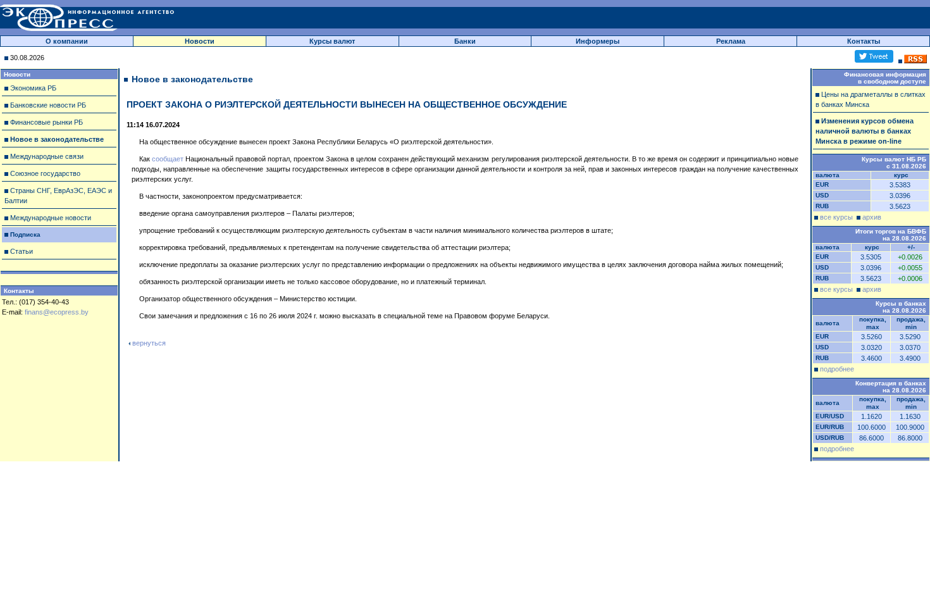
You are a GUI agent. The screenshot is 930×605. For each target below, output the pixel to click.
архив (871, 217)
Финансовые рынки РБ (46, 122)
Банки (465, 41)
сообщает (167, 159)
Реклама (730, 41)
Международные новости (50, 217)
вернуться (149, 343)
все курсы (836, 217)
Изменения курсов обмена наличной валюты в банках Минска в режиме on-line (864, 131)
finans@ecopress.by (57, 312)
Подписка (25, 234)
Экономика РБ (33, 88)
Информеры (597, 41)
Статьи (21, 251)
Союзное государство (45, 173)
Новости (199, 41)
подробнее (837, 369)
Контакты (863, 41)
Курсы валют (332, 41)
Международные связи (47, 156)
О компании (67, 41)
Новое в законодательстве (57, 139)
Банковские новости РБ (48, 105)
